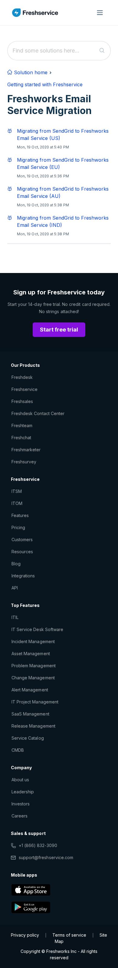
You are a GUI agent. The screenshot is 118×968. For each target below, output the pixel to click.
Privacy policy (25, 935)
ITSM (16, 491)
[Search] (102, 50)
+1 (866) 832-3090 (38, 845)
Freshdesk (22, 377)
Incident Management (33, 641)
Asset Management (30, 653)
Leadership (22, 791)
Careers (19, 815)
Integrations (23, 575)
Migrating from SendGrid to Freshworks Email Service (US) (63, 134)
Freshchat (21, 437)
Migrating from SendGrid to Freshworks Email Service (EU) (63, 163)
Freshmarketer (26, 449)
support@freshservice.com (46, 857)
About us (20, 779)
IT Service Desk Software (37, 629)
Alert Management (29, 689)
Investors (20, 803)
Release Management (33, 725)
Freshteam (21, 425)
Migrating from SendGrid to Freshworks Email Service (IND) (63, 221)
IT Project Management (34, 701)
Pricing (18, 527)
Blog (16, 563)
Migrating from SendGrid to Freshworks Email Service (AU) (63, 192)
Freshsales (22, 401)
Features (20, 515)
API (14, 587)
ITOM (16, 503)
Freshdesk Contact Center (37, 413)
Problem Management (33, 665)
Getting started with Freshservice (45, 84)
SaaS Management (30, 713)
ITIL (14, 617)
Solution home (30, 72)
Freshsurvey (23, 461)
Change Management (33, 677)
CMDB (17, 750)
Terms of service (69, 935)
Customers (22, 539)
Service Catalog (27, 738)
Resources (22, 551)
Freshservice (24, 389)
